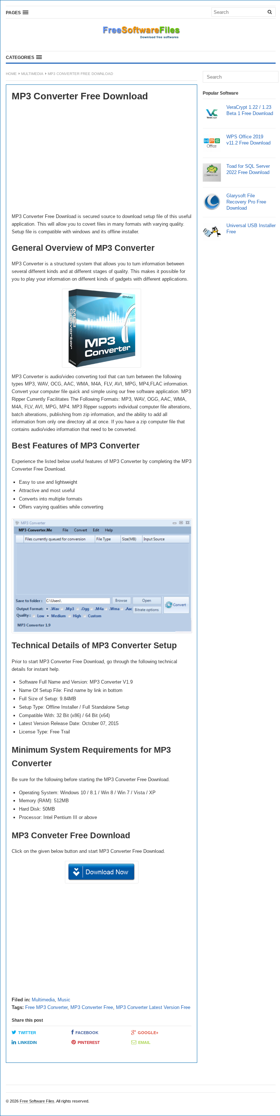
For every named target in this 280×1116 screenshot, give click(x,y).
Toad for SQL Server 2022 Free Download (248, 169)
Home (11, 74)
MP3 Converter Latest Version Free (153, 1007)
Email (144, 1042)
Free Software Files (37, 1101)
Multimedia (32, 74)
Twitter (27, 1032)
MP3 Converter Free (91, 1007)
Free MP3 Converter (46, 1007)
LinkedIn (27, 1042)
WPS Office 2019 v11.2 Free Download (248, 140)
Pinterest (89, 1042)
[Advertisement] (101, 158)
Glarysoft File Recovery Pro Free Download (246, 202)
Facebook (86, 1032)
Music (64, 999)
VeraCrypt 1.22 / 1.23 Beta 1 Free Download (249, 110)
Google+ (148, 1032)
